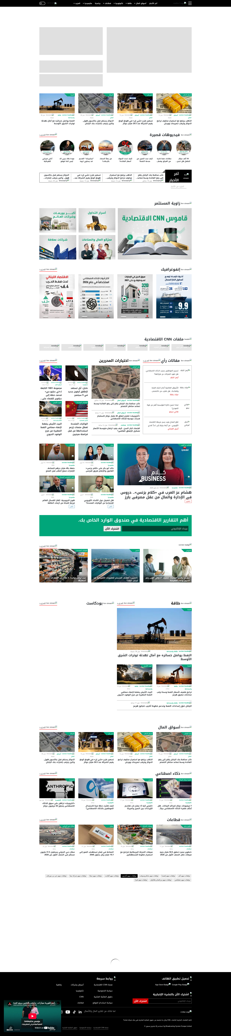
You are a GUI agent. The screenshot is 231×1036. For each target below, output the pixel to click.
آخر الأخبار (153, 3)
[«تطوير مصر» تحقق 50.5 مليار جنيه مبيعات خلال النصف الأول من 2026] (174, 834)
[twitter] (80, 1012)
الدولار (111, 95)
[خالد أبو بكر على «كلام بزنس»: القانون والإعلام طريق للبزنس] (96, 452)
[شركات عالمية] (57, 247)
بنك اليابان (136, 367)
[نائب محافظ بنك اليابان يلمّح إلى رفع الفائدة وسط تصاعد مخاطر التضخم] (116, 382)
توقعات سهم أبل (184, 876)
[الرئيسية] (179, 3)
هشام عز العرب (186, 445)
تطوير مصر (187, 826)
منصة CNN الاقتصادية (100, 1027)
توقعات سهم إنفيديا (168, 876)
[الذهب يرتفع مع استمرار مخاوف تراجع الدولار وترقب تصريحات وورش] (174, 103)
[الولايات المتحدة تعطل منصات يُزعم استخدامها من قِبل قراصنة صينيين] (76, 408)
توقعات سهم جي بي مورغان (56, 876)
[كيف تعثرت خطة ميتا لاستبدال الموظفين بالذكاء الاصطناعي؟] (96, 788)
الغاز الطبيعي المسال (67, 477)
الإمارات (71, 445)
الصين (137, 550)
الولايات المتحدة (82, 402)
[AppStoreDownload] (163, 985)
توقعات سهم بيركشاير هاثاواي (161, 880)
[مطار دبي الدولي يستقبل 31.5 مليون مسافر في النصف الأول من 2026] (57, 834)
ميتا (112, 780)
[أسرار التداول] (97, 220)
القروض (188, 550)
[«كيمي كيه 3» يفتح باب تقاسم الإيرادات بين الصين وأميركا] (135, 788)
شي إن (149, 95)
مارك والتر (58, 367)
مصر (111, 445)
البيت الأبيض (57, 402)
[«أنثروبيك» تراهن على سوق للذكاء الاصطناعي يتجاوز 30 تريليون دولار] (57, 788)
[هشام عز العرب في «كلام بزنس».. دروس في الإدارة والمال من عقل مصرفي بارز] (154, 464)
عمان (111, 826)
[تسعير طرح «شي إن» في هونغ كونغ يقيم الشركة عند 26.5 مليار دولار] (135, 103)
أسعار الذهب (187, 95)
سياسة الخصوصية (85, 1027)
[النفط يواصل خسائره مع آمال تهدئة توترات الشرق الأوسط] (57, 103)
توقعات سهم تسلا (96, 876)
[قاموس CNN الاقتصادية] (155, 233)
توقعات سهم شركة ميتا (78, 876)
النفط (72, 95)
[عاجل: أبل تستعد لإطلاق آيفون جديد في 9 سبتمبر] (76, 373)
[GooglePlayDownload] (180, 985)
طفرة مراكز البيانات (184, 780)
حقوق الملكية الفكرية (69, 1027)
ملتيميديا (88, 3)
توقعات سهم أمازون (129, 876)
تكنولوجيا (119, 3)
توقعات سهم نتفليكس (182, 880)
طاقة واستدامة (57, 420)
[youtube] (68, 1012)
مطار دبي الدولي (68, 826)
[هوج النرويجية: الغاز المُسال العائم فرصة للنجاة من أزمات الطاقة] (57, 484)
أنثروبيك (71, 780)
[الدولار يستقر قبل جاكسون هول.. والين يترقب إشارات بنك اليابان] (96, 103)
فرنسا (111, 477)
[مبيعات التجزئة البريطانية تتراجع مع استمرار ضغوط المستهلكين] (135, 834)
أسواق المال (141, 3)
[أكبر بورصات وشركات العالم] (57, 220)
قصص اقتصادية (84, 420)
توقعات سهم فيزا (141, 880)
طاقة (129, 3)
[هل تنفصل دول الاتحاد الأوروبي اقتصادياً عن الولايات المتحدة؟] (96, 484)
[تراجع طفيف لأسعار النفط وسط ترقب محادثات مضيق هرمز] (174, 674)
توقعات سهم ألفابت (112, 876)
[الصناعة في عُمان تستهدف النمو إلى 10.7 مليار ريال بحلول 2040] (96, 834)
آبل (86, 367)
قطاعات (108, 3)
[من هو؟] (97, 247)
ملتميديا (175, 487)
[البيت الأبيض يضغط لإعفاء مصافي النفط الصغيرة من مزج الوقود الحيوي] (50, 408)
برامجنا (97, 3)
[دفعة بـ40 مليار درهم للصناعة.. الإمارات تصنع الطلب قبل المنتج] (57, 452)
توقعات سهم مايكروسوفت (149, 876)
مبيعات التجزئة (147, 826)
